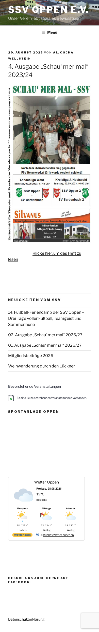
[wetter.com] (22, 536)
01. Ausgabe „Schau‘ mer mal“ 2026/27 (45, 345)
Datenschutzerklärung (26, 619)
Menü (52, 32)
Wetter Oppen (46, 482)
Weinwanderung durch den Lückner (41, 366)
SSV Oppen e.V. (48, 9)
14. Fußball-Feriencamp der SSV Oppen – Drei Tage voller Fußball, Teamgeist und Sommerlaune (46, 318)
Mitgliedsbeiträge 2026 (30, 355)
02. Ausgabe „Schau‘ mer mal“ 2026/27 (45, 334)
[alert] (49, 398)
